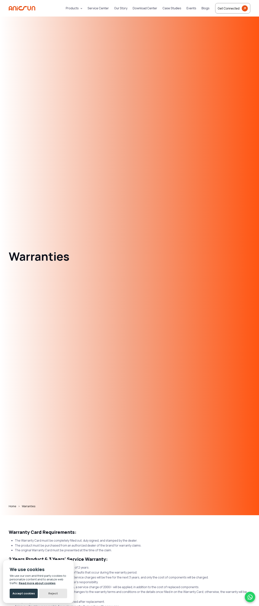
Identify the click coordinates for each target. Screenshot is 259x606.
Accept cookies (24, 593)
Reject (53, 593)
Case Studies (171, 8)
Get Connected (228, 8)
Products (72, 8)
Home (12, 506)
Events (191, 8)
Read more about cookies (37, 583)
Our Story (120, 8)
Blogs (206, 8)
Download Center (145, 8)
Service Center (98, 8)
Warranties (28, 506)
